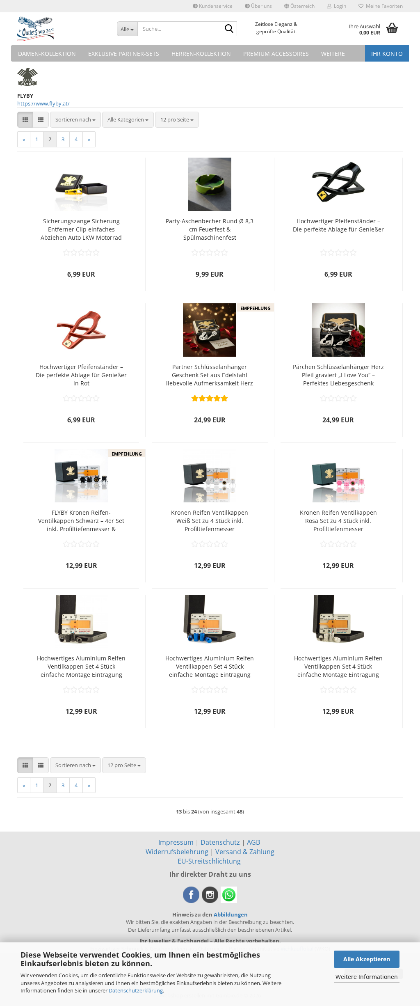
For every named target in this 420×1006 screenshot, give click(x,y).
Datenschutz (220, 842)
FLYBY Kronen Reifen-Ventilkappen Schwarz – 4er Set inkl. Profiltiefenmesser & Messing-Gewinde (81, 521)
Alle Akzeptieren (366, 959)
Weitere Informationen (367, 977)
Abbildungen (231, 914)
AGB (253, 842)
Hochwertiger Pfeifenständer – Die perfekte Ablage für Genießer (338, 225)
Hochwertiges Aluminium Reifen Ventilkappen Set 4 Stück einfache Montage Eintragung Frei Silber (338, 666)
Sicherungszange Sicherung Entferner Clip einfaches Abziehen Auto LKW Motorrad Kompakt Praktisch (81, 229)
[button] (299, 6)
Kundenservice (215, 5)
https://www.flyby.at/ (43, 103)
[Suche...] (229, 29)
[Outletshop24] (61, 28)
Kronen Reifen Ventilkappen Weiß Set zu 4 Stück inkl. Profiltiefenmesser (209, 521)
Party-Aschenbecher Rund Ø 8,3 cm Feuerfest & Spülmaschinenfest (209, 229)
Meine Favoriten (383, 5)
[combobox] (75, 120)
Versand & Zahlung (244, 851)
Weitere (333, 53)
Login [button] (338, 5)
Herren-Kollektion (201, 53)
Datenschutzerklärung (136, 990)
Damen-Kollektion (47, 53)
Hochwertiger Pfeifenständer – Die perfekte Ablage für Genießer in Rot (81, 375)
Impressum (176, 842)
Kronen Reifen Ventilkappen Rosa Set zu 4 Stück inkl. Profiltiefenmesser (338, 521)
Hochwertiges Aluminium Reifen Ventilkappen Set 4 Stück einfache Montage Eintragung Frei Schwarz (81, 666)
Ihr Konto (387, 53)
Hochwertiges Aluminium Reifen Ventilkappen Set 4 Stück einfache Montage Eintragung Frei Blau (209, 666)
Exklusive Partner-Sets (123, 53)
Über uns (261, 5)
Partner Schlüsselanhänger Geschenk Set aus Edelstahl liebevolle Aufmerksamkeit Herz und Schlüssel (209, 375)
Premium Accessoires (276, 53)
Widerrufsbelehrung (177, 851)
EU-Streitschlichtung (209, 861)
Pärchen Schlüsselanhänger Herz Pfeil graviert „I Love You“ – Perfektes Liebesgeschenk (338, 375)
